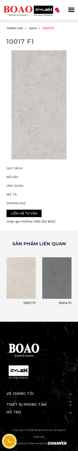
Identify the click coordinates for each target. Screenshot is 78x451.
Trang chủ (14, 28)
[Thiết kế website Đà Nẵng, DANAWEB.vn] (57, 443)
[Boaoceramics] (28, 9)
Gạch (33, 28)
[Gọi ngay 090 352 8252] (9, 441)
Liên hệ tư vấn (24, 213)
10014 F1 (65, 303)
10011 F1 (29, 303)
